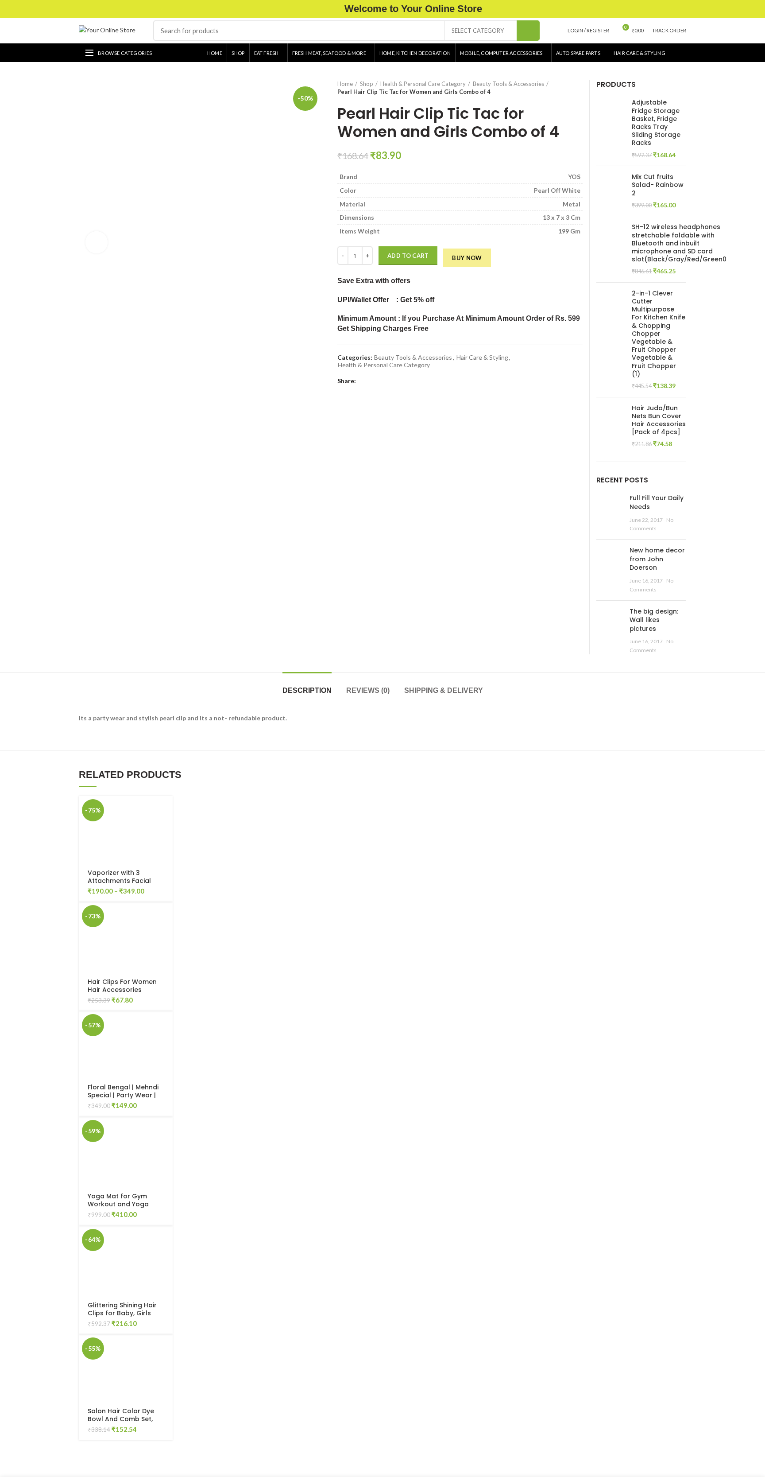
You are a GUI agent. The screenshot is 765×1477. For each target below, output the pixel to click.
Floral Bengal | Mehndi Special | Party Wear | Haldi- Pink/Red (123, 1095)
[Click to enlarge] (96, 242)
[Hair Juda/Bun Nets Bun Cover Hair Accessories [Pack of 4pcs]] (610, 426)
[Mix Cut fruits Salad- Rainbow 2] (610, 191)
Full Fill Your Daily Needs (657, 502)
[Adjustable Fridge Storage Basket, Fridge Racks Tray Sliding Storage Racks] (610, 128)
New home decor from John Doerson (657, 559)
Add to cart (408, 255)
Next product (578, 87)
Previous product (560, 87)
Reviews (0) (368, 690)
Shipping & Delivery (443, 690)
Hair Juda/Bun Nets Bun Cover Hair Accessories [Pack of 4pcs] (659, 420)
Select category (478, 30)
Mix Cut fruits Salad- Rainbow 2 (658, 185)
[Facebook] (364, 381)
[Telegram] (405, 381)
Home (345, 83)
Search (528, 30)
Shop (366, 83)
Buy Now (467, 257)
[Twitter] (375, 381)
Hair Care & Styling (482, 357)
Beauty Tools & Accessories (508, 83)
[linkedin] (395, 381)
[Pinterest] (385, 381)
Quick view (166, 830)
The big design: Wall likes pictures (654, 620)
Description (307, 690)
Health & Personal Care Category (423, 83)
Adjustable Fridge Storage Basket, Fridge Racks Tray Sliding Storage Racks (656, 122)
